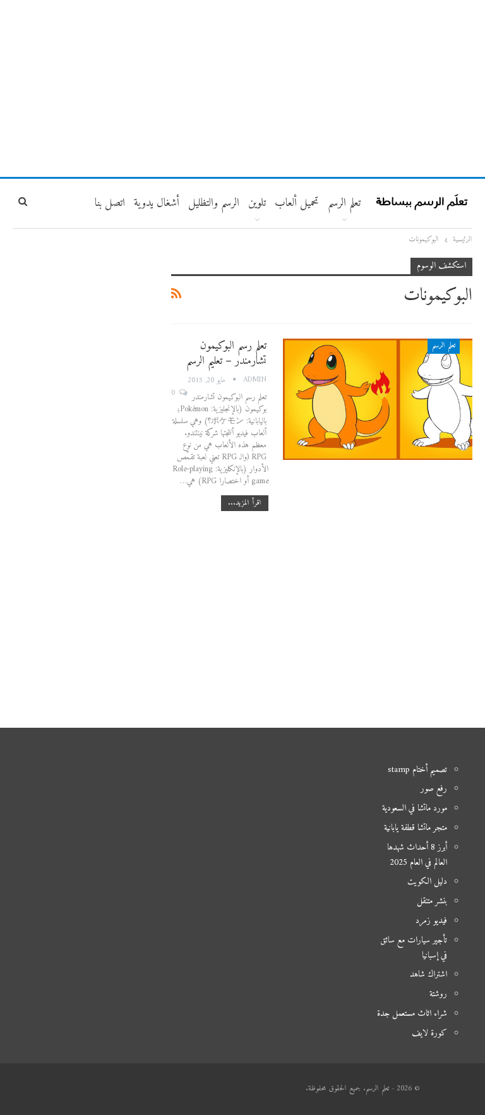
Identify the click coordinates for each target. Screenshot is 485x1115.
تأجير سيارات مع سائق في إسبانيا (413, 947)
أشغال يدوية (156, 203)
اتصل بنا (110, 203)
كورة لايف (429, 1033)
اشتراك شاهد (428, 974)
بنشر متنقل (432, 901)
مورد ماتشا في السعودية (414, 808)
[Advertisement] (242, 88)
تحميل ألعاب (297, 203)
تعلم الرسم (344, 203)
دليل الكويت (427, 881)
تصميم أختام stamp (417, 770)
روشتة (438, 994)
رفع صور (434, 789)
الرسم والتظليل (213, 203)
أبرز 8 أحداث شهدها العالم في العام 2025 (417, 855)
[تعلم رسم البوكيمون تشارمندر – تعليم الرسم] (377, 399)
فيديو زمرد (431, 921)
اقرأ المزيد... (244, 503)
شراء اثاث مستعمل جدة (412, 1014)
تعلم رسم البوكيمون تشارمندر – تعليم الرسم (226, 353)
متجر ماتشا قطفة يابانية (415, 828)
